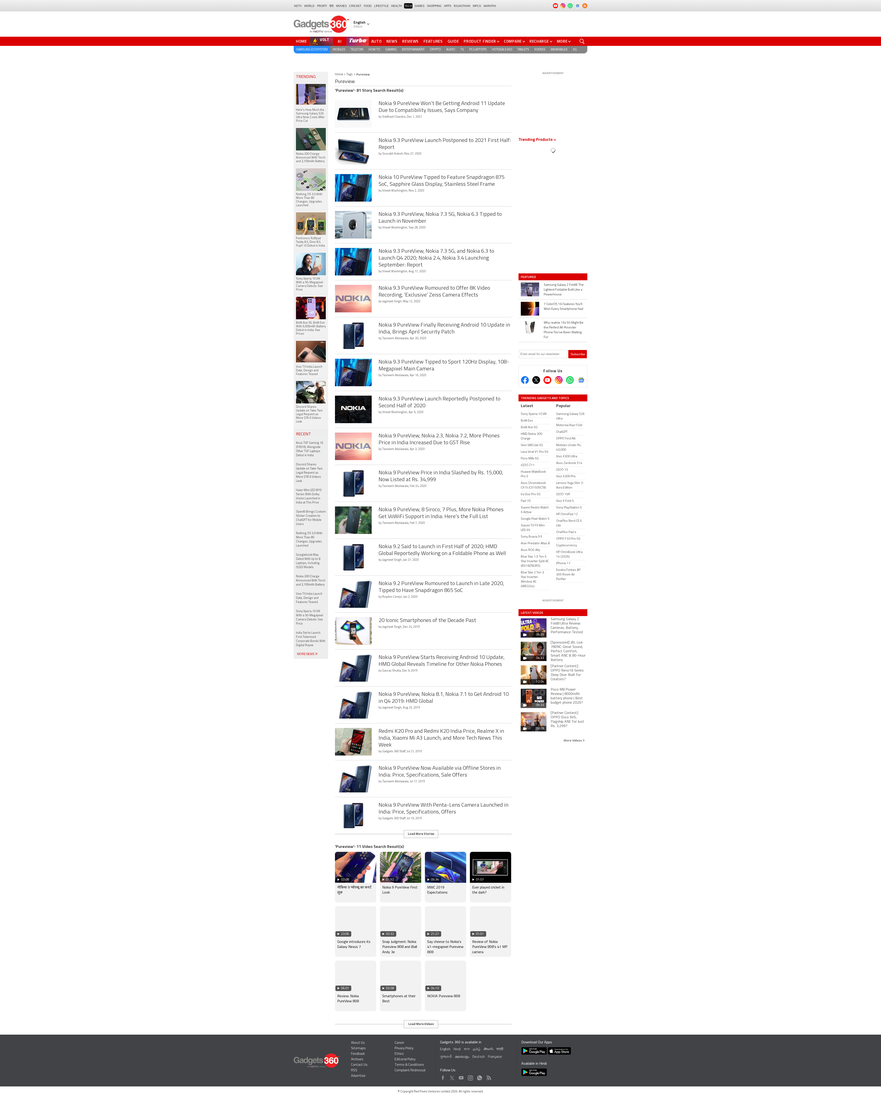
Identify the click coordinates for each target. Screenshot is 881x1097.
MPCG (477, 6)
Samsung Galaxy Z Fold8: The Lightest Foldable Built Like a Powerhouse (564, 289)
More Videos (573, 740)
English (445, 1049)
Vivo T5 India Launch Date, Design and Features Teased (309, 598)
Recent (303, 434)
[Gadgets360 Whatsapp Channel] (570, 380)
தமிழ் (476, 1049)
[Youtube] (547, 380)
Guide (453, 41)
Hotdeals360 (502, 49)
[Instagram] (559, 380)
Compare (513, 41)
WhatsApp (479, 1076)
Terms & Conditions (409, 1065)
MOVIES (341, 6)
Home (301, 41)
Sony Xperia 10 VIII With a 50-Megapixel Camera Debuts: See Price (309, 617)
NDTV (298, 6)
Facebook (443, 1076)
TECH (408, 6)
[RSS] (584, 5)
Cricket (355, 6)
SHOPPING (434, 6)
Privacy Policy (404, 1048)
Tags (349, 74)
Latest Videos (532, 612)
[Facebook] (525, 380)
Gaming (391, 49)
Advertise (358, 1076)
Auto (376, 41)
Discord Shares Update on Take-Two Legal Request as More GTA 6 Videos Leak (309, 473)
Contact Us (359, 1065)
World (309, 6)
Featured (529, 277)
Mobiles (339, 49)
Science (539, 49)
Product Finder (480, 41)
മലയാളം (462, 1057)
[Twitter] (536, 380)
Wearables (559, 49)
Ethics (399, 1054)
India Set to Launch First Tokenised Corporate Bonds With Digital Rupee (310, 639)
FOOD (368, 6)
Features (433, 41)
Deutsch (478, 1057)
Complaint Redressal (410, 1070)
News (391, 41)
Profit (322, 6)
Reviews (410, 41)
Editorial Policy (405, 1059)
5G (575, 49)
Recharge (539, 41)
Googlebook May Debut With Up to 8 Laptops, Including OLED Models (308, 561)
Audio (450, 49)
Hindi (457, 1049)
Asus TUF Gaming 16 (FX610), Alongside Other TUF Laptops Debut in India (309, 449)
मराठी (499, 1049)
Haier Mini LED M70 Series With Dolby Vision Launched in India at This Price (308, 496)
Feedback (358, 1054)
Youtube (461, 1076)
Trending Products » (537, 140)
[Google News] (581, 380)
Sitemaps (358, 1048)
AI (340, 41)
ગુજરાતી (446, 1057)
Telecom (357, 49)
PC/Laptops (478, 49)
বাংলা (467, 1049)
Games (419, 6)
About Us (358, 1043)
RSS (354, 1070)
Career (399, 1043)
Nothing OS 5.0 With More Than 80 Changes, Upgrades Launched (309, 539)
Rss (488, 1076)
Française (495, 1057)
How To (374, 49)
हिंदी (331, 6)
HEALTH (396, 6)
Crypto (435, 49)
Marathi (490, 6)
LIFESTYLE (381, 6)
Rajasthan (462, 6)
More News (306, 654)
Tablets (523, 49)
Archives (357, 1059)
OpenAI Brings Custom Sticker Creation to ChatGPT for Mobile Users (311, 518)
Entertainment (413, 49)
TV (462, 49)
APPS (447, 6)
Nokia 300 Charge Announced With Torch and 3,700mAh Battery (310, 580)
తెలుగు (488, 1049)
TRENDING (306, 77)
